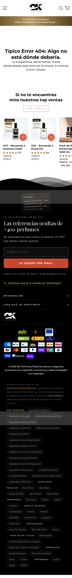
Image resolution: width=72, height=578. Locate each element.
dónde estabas (13, 65)
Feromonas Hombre (41, 553)
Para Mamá (28, 488)
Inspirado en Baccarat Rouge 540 (25, 464)
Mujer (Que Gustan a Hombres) (23, 547)
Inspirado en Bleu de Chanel (22, 422)
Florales (43, 512)
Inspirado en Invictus (19, 434)
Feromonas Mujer (17, 553)
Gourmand (14, 524)
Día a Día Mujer (39, 530)
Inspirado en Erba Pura (20, 482)
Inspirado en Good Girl (19, 428)
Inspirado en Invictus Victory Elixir (25, 452)
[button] (10, 152)
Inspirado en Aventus (39, 410)
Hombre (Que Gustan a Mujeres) (24, 542)
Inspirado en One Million (48, 428)
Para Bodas (52, 494)
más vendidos (55, 395)
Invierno (13, 506)
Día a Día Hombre (17, 530)
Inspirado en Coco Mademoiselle (24, 440)
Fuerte (24, 565)
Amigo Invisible (16, 494)
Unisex (24, 559)
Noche (56, 530)
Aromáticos (30, 518)
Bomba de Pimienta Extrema (23, 458)
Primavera (31, 500)
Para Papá (44, 488)
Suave (56, 559)
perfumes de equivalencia (21, 388)
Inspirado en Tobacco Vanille (22, 446)
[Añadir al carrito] (23, 137)
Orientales (14, 518)
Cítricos (30, 512)
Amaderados (15, 512)
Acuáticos (46, 518)
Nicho (12, 559)
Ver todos (36, 108)
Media (12, 565)
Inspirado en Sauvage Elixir (48, 416)
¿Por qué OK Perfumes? (22, 304)
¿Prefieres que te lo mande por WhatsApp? (34, 283)
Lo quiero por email (36, 263)
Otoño (57, 500)
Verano (45, 500)
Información (13, 296)
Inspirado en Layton (48, 470)
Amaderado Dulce (17, 476)
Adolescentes (45, 535)
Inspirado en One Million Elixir (46, 476)
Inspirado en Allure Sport (20, 470)
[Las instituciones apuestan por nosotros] (36, 334)
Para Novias (35, 494)
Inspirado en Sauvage (19, 416)
